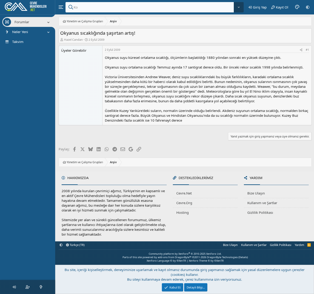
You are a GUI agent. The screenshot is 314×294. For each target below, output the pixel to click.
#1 (307, 50)
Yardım (299, 245)
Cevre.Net (184, 193)
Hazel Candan (73, 39)
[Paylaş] (301, 50)
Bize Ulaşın (256, 193)
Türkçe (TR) (77, 245)
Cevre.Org (184, 202)
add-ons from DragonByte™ (174, 257)
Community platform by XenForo (185, 253)
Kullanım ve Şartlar (262, 202)
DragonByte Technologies (222, 257)
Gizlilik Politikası (260, 212)
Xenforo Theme (206, 260)
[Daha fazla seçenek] (239, 7)
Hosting (182, 212)
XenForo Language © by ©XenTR (166, 260)
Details (243, 257)
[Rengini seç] (297, 7)
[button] (308, 7)
